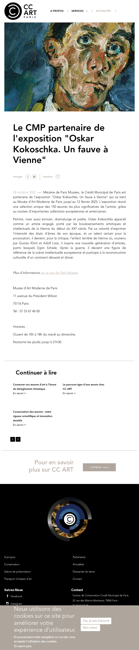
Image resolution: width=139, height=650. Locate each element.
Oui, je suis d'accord (96, 621)
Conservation (12, 564)
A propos (57, 11)
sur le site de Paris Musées (59, 273)
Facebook (16, 596)
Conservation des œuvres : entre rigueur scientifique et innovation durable (32, 416)
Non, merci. (90, 627)
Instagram (16, 604)
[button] (12, 439)
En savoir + (19, 393)
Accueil (41, 10)
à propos (95, 467)
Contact (77, 579)
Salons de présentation (17, 572)
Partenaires (79, 557)
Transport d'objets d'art (18, 579)
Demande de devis (84, 572)
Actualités (103, 11)
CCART (20, 11)
